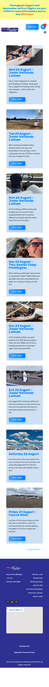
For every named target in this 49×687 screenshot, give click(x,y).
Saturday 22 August (24, 454)
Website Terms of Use (24, 652)
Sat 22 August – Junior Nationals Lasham (21, 393)
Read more (17, 99)
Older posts (34, 549)
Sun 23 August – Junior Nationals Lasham (21, 328)
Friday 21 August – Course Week (22, 513)
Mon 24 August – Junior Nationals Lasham (21, 200)
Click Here (27, 14)
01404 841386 (13, 582)
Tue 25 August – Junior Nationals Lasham (21, 136)
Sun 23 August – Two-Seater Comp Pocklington (22, 264)
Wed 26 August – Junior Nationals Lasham (21, 72)
